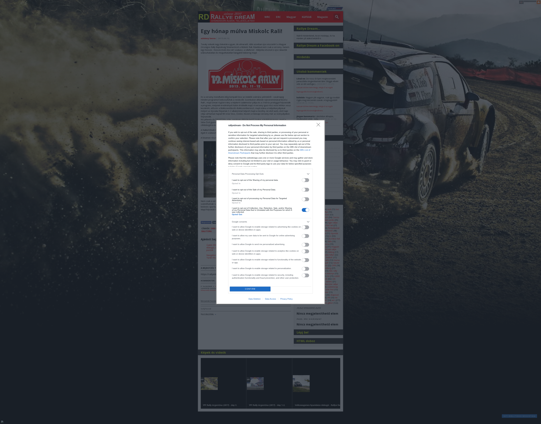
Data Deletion (255, 299)
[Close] (319, 125)
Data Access (270, 299)
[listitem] (270, 173)
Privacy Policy (286, 299)
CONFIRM (250, 289)
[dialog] (270, 212)
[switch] (305, 180)
